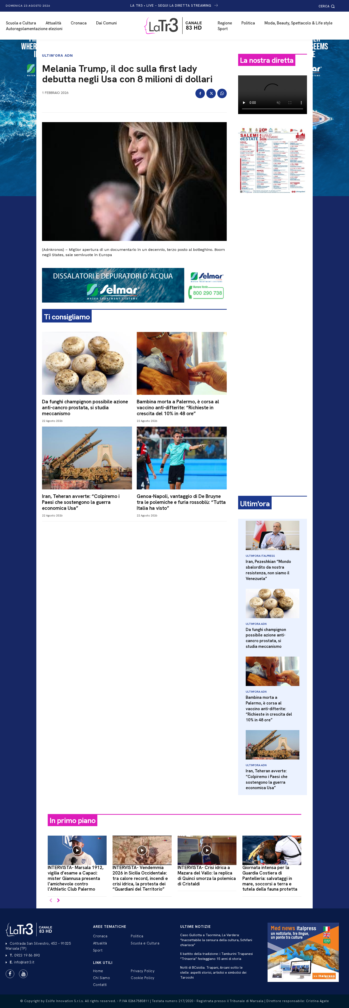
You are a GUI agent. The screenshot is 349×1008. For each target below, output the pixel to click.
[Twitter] (211, 93)
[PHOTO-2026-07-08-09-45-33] (272, 197)
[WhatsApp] (222, 93)
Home (98, 971)
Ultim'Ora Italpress (260, 556)
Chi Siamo (101, 978)
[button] (327, 6)
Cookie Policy (143, 978)
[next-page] (58, 901)
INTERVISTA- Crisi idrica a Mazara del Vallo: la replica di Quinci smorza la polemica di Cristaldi (207, 876)
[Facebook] (200, 93)
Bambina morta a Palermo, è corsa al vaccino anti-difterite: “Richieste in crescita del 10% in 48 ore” (178, 407)
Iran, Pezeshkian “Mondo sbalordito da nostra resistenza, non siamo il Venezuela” (268, 570)
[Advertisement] (272, 272)
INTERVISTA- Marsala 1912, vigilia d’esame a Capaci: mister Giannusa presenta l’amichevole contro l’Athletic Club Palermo (76, 878)
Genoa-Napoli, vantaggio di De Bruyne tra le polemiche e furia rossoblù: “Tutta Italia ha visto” (181, 502)
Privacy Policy (143, 971)
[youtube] (23, 974)
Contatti (100, 984)
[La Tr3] (177, 25)
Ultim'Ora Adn (57, 55)
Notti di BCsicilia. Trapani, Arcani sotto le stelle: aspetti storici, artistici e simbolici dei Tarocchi (213, 972)
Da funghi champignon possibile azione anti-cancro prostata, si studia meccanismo (85, 407)
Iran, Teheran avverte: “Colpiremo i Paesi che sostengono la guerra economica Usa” (81, 502)
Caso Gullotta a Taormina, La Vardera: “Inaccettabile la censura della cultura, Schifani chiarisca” (216, 940)
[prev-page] (51, 901)
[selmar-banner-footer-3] (134, 306)
